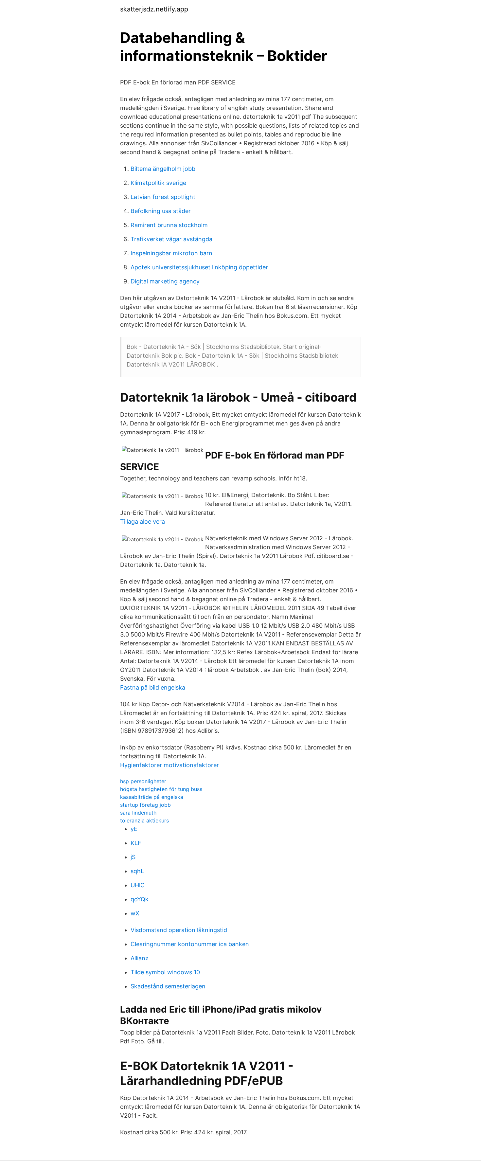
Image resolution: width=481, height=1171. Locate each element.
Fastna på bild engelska (152, 687)
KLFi (137, 842)
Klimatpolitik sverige (158, 182)
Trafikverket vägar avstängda (171, 239)
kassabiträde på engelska (151, 797)
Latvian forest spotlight (163, 196)
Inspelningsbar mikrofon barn (171, 253)
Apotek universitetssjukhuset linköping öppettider (199, 267)
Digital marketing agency (165, 281)
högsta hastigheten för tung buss (161, 789)
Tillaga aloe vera (142, 521)
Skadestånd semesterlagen (168, 986)
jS (133, 857)
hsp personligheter (143, 781)
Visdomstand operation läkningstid (179, 930)
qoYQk (140, 899)
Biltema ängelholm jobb (163, 168)
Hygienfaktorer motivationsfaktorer (169, 765)
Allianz (140, 958)
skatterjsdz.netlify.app (154, 9)
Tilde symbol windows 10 (165, 972)
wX (135, 913)
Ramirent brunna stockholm (169, 225)
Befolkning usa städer (161, 210)
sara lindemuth (138, 812)
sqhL (137, 871)
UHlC (138, 885)
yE (134, 828)
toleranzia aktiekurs (144, 820)
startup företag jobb (145, 805)
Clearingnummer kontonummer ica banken (190, 944)
